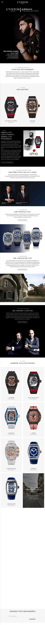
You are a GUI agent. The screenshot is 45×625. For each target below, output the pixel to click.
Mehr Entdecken (22, 220)
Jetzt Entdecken (7, 162)
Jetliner (10, 120)
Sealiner (11, 433)
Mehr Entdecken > (11, 398)
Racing (34, 433)
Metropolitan (11, 468)
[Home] (22, 2)
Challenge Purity (32, 120)
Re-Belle (33, 468)
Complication (11, 503)
